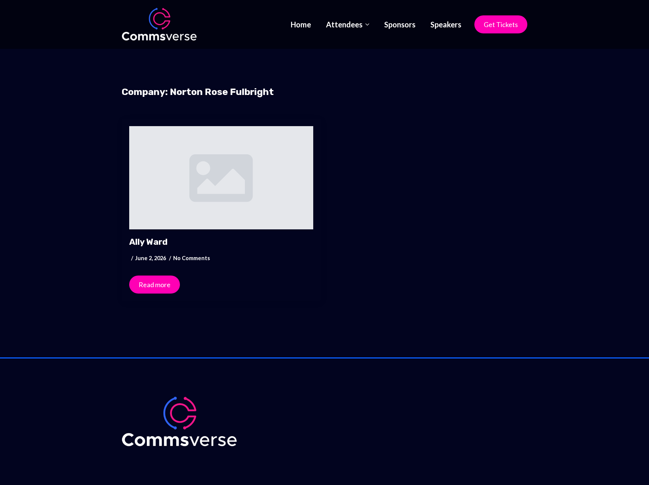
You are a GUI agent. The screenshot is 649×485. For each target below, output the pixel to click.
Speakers (445, 24)
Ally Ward (148, 242)
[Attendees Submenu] (369, 24)
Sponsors (399, 24)
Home (301, 24)
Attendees (344, 24)
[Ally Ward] (221, 178)
